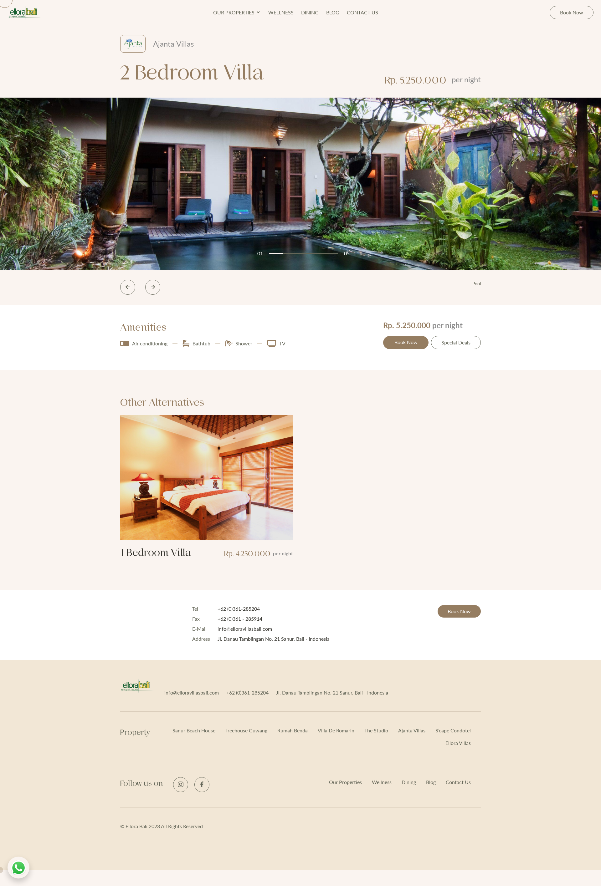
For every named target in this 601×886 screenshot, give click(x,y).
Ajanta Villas (411, 730)
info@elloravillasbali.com (191, 692)
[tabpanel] (300, 184)
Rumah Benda (292, 730)
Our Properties (345, 782)
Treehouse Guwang (246, 730)
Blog (332, 12)
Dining (310, 12)
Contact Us (362, 12)
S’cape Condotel (453, 730)
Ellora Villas (458, 743)
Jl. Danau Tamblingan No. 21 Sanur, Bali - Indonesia (332, 692)
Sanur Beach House (193, 730)
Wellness (281, 12)
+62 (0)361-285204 (247, 692)
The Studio (376, 730)
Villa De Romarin (336, 730)
